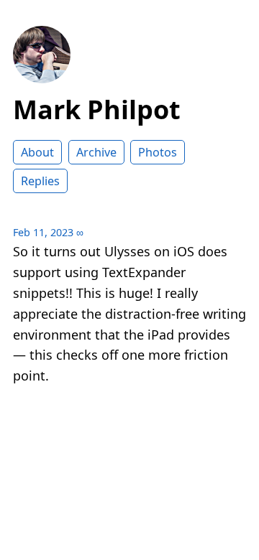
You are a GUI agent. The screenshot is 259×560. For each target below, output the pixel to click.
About (37, 152)
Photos (157, 152)
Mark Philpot (97, 109)
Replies (40, 181)
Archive (96, 152)
